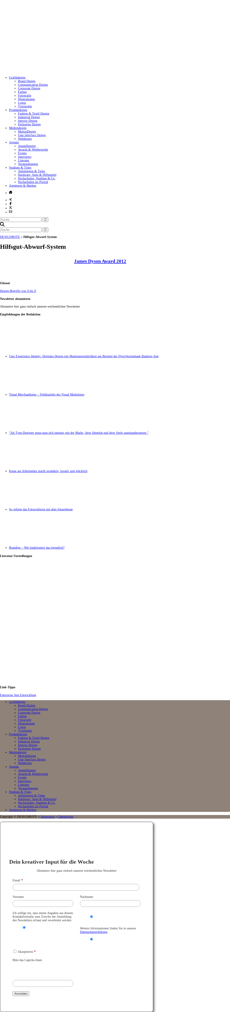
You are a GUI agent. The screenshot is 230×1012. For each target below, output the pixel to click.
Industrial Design (29, 117)
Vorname (18, 897)
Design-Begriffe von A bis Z (18, 291)
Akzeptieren (26, 951)
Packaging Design (29, 124)
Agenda (14, 142)
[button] (2, 225)
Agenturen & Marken (22, 185)
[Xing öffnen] (10, 199)
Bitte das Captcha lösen (27, 960)
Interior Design (27, 120)
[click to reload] (35, 970)
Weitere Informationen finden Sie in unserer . (108, 930)
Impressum (48, 816)
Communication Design (33, 84)
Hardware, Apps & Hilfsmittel (37, 175)
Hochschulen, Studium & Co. (36, 178)
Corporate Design (29, 88)
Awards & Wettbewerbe (33, 149)
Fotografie (24, 95)
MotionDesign (27, 131)
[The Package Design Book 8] (119, 621)
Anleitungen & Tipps (31, 171)
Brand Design (26, 81)
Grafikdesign (17, 77)
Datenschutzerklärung (93, 932)
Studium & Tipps (20, 167)
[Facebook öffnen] (10, 203)
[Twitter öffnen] (10, 207)
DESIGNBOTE (10, 237)
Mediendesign (18, 128)
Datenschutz (65, 816)
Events (22, 153)
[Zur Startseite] (67, 70)
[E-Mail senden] (10, 211)
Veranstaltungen (28, 164)
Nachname (86, 897)
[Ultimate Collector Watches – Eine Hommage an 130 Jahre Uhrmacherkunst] (119, 581)
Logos (22, 102)
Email (18, 880)
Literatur (23, 160)
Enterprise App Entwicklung (18, 695)
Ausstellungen (27, 146)
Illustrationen (26, 99)
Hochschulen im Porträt (33, 182)
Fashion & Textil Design (33, 113)
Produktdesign (18, 110)
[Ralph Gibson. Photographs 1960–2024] (119, 662)
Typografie (25, 106)
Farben (22, 92)
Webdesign (25, 138)
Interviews (24, 156)
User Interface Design (32, 135)
